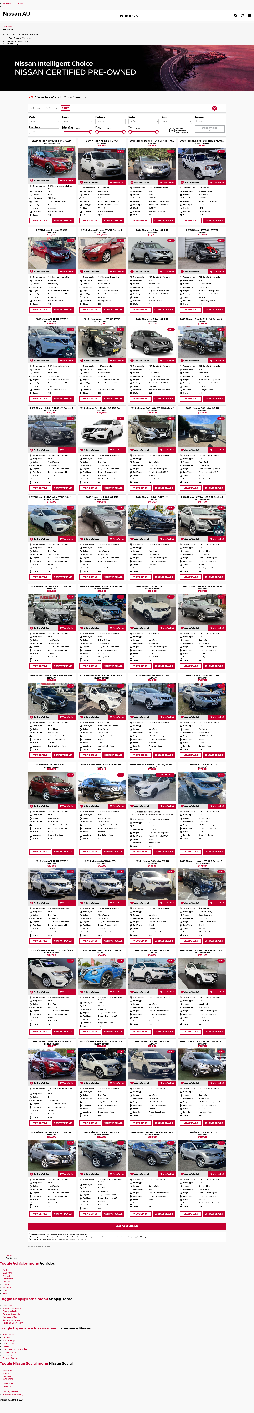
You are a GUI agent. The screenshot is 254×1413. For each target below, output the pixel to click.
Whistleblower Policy (13, 1395)
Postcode (100, 117)
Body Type (34, 127)
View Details (40, 220)
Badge (65, 117)
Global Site (8, 1384)
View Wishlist (67, 181)
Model (32, 117)
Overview (7, 26)
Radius (131, 117)
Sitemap (7, 1387)
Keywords (199, 117)
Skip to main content (13, 3)
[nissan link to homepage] (129, 15)
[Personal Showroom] (242, 15)
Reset (65, 108)
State (164, 117)
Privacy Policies (10, 1392)
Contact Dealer (63, 220)
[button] (249, 15)
